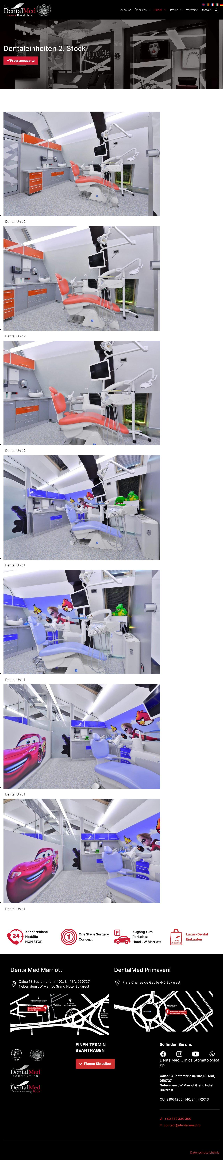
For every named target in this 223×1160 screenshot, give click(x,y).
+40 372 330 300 (177, 1119)
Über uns (141, 10)
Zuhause (125, 10)
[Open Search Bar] (216, 10)
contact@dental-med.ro (182, 1125)
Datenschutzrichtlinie (205, 1152)
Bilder (158, 10)
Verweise (192, 10)
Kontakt (206, 10)
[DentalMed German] (28, 10)
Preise (174, 10)
